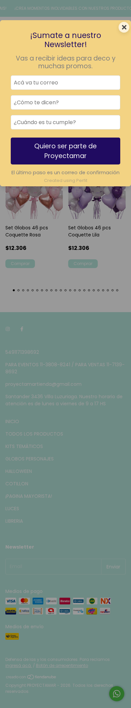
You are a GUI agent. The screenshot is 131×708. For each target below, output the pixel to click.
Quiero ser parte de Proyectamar (65, 151)
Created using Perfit (65, 180)
